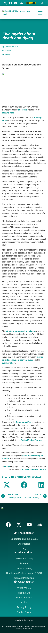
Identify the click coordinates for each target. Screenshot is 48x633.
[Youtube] (15, 3)
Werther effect (8, 363)
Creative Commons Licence (33, 469)
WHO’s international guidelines (20, 331)
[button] (41, 3)
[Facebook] (10, 3)
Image (7, 466)
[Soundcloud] (39, 524)
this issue (22, 110)
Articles (8, 50)
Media (7, 54)
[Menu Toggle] (40, 13)
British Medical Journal (31, 440)
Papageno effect (23, 422)
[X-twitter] (5, 3)
